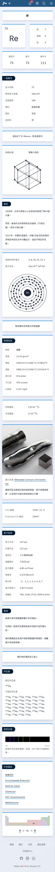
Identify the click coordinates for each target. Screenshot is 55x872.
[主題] (44, 3)
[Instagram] (27, 858)
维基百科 (9, 775)
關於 (21, 844)
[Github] (21, 858)
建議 (12, 844)
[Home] (5, 3)
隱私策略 (41, 844)
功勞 (30, 844)
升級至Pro (27, 851)
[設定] (37, 3)
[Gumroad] (33, 858)
